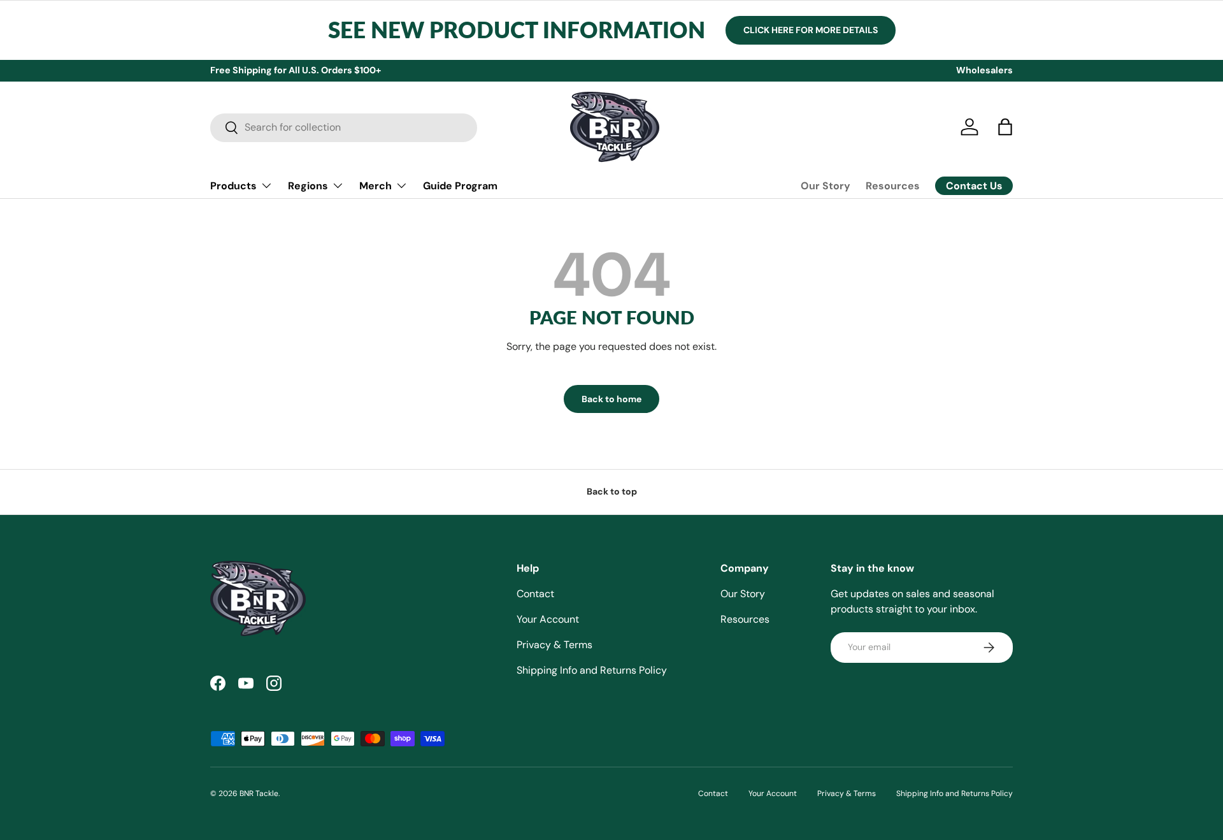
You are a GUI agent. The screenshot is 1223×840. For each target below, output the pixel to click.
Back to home (611, 399)
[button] (1005, 127)
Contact (535, 593)
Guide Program (460, 185)
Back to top (612, 491)
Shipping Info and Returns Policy (592, 670)
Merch (375, 185)
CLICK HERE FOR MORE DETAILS (810, 30)
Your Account (548, 619)
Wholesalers (984, 70)
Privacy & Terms (554, 644)
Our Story (825, 185)
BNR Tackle (259, 793)
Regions (308, 185)
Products (233, 185)
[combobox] (343, 127)
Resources (893, 185)
